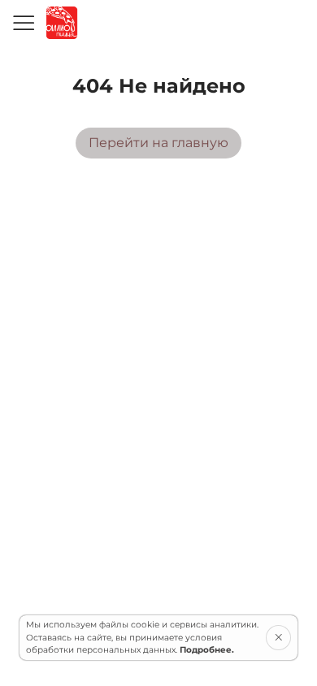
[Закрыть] (278, 637)
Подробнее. (207, 650)
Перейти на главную (158, 142)
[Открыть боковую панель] (23, 23)
